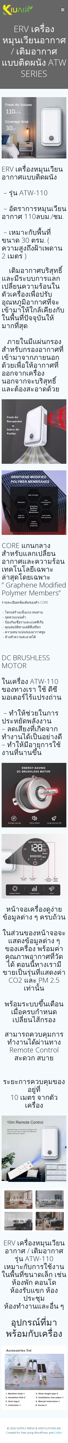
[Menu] (63, 10)
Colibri (58, 1432)
